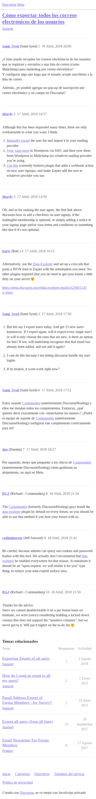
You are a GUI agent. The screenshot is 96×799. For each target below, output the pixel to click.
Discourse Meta (13, 4)
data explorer (11, 511)
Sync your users (18, 150)
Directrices (42, 774)
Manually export (18, 140)
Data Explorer (43, 264)
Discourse (27, 793)
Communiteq (31, 403)
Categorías (22, 774)
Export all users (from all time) (27, 721)
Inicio (6, 774)
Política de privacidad (17, 782)
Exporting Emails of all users (26, 658)
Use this (12, 165)
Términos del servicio (69, 774)
